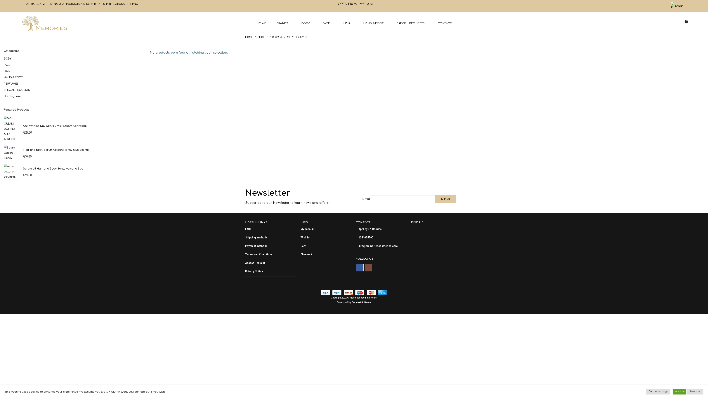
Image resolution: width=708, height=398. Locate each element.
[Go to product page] (11, 129)
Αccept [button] (679, 391)
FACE (326, 23)
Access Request (255, 262)
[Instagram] (664, 6)
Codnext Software (361, 302)
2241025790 (365, 237)
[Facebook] (657, 6)
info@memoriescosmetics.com (378, 246)
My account (308, 229)
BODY (305, 23)
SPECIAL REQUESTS (410, 23)
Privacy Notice (254, 271)
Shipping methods (256, 237)
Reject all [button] (695, 391)
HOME (261, 23)
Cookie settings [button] (658, 391)
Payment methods (256, 246)
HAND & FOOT (373, 23)
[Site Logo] (44, 23)
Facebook (360, 267)
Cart (303, 246)
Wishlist (305, 237)
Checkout (306, 254)
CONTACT (444, 23)
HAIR (346, 23)
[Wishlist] (674, 23)
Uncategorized (13, 96)
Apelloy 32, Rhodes (370, 229)
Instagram (368, 267)
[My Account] (664, 23)
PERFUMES (11, 83)
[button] (656, 23)
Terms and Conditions (259, 254)
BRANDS (282, 23)
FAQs (248, 229)
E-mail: (366, 198)
